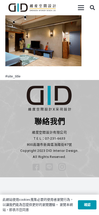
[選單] (81, 7)
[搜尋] (92, 7)
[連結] (32, 8)
